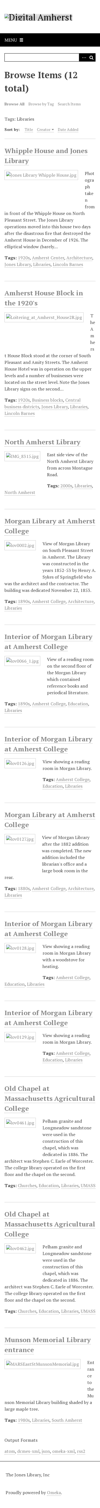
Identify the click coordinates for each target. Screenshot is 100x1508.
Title (29, 129)
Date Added (68, 129)
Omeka (54, 1492)
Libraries (42, 264)
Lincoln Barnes (68, 264)
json (46, 1451)
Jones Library (17, 264)
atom (9, 1451)
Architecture (79, 258)
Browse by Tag (41, 104)
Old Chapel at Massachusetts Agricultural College (49, 1098)
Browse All (14, 104)
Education (78, 704)
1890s (24, 601)
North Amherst (19, 492)
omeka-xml (63, 1451)
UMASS (88, 1185)
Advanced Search (83, 57)
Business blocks (47, 400)
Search (91, 57)
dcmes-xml (28, 1451)
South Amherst (67, 1420)
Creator (44, 129)
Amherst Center (48, 258)
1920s (24, 258)
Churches (27, 1185)
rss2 (81, 1451)
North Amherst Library (42, 441)
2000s (66, 486)
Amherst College (49, 601)
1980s (24, 1420)
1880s (24, 888)
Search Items (69, 104)
